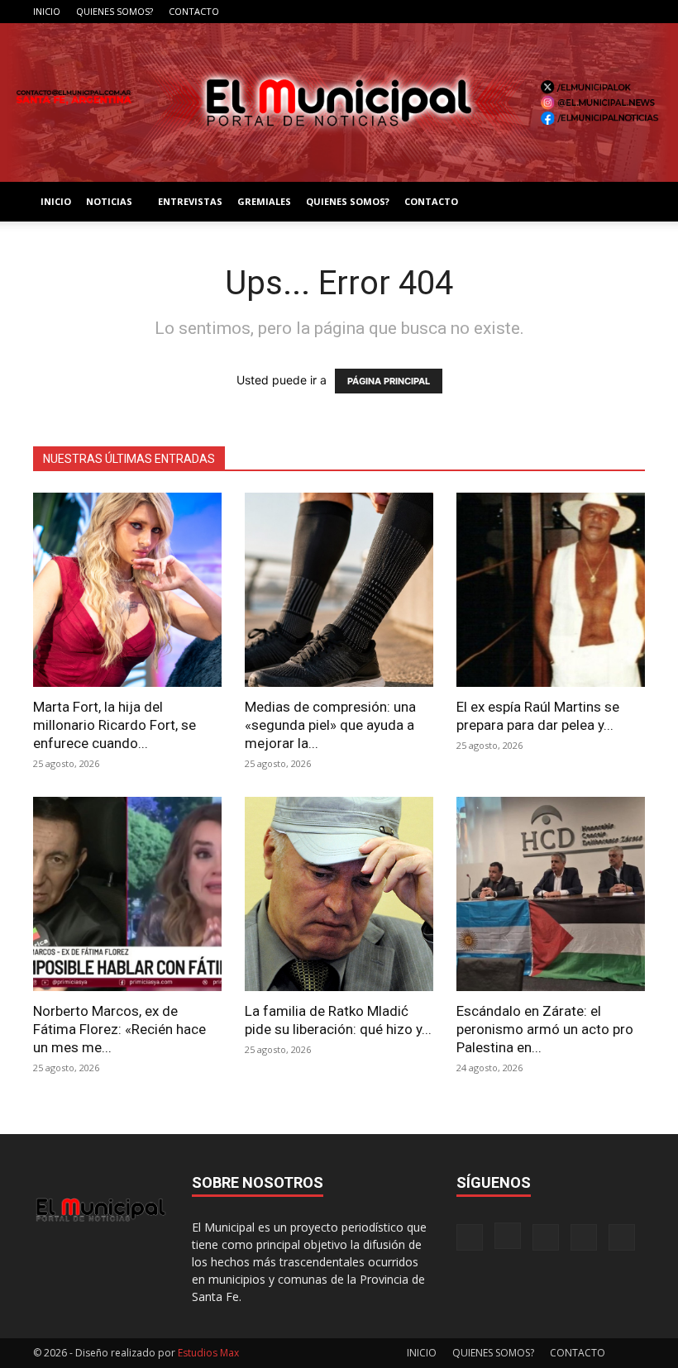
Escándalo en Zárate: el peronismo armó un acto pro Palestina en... (544, 1029)
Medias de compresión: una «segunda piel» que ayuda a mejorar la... (330, 724)
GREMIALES (264, 201)
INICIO (46, 11)
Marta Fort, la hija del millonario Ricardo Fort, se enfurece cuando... (114, 724)
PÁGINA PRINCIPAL (388, 381)
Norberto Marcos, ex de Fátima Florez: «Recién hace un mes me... (119, 1029)
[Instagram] (550, 11)
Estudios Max (208, 1353)
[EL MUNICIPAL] (339, 102)
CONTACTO (194, 11)
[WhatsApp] (632, 11)
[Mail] (578, 11)
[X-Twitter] (605, 11)
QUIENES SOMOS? (114, 11)
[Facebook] (523, 11)
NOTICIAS (109, 201)
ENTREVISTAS (190, 201)
